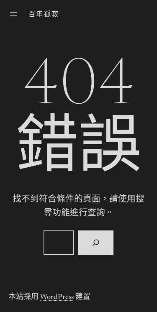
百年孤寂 (43, 14)
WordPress (57, 297)
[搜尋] (95, 242)
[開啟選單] (13, 14)
